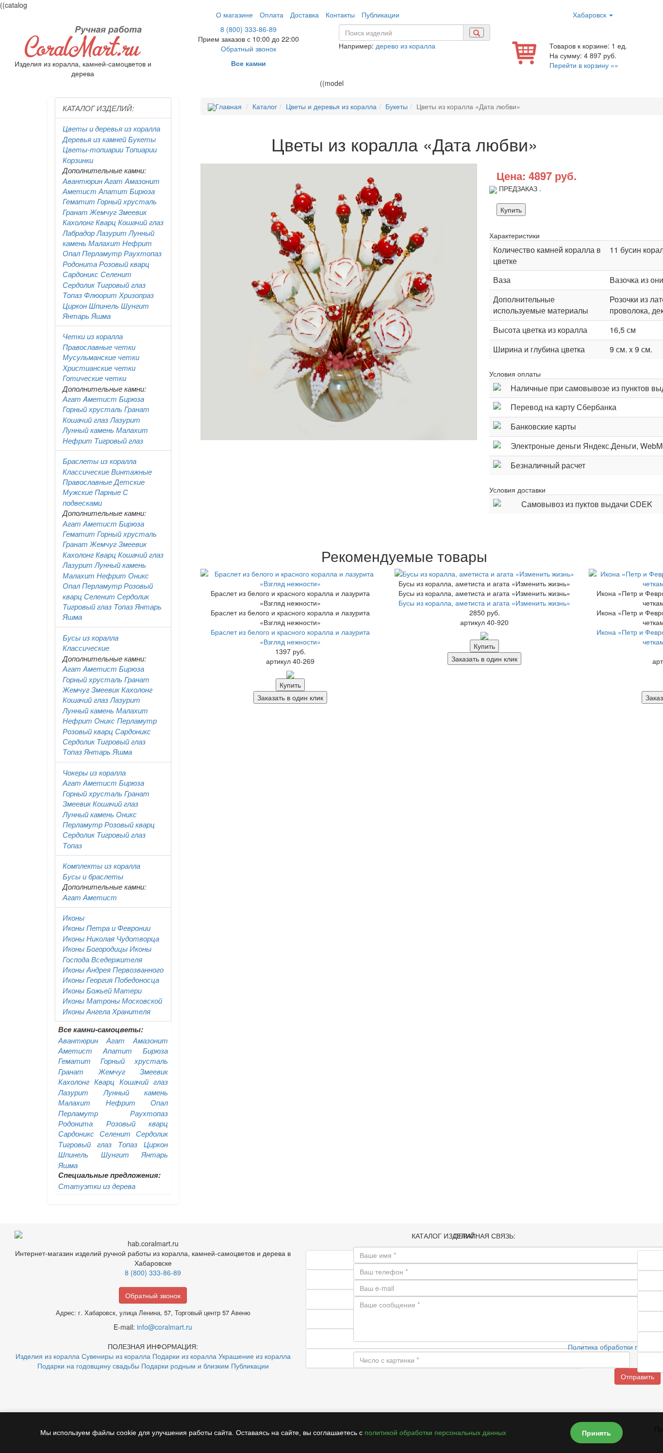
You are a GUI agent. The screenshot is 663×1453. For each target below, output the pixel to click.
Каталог (264, 106)
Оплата (271, 14)
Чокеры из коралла (94, 772)
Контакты (340, 14)
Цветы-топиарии (93, 149)
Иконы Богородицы (95, 948)
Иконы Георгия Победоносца (111, 979)
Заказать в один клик (290, 697)
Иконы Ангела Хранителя (106, 1011)
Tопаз (123, 606)
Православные (87, 482)
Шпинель (104, 305)
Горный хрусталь (127, 201)
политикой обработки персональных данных (435, 1432)
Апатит (113, 191)
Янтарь (76, 316)
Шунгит (135, 305)
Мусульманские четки (101, 357)
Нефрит (137, 243)
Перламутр (102, 253)
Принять (596, 1432)
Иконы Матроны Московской (112, 1000)
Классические (86, 471)
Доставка (304, 14)
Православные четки (99, 347)
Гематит (79, 201)
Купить (511, 210)
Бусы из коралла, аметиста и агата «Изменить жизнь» (484, 603)
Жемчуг (103, 212)
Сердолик (79, 285)
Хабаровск (590, 14)
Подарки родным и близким (185, 1365)
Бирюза (142, 191)
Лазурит (112, 233)
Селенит (116, 274)
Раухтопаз (143, 253)
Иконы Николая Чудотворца (111, 938)
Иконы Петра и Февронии (106, 928)
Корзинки (78, 160)
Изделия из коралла (48, 1356)
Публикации (380, 14)
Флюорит (100, 295)
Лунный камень (88, 430)
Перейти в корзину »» (583, 65)
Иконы (73, 917)
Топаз (72, 295)
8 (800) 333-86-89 (248, 29)
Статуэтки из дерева (96, 1186)
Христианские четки (99, 368)
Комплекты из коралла (101, 865)
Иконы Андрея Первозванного (113, 969)
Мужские (78, 492)
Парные (108, 492)
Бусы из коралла (90, 637)
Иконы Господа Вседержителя (107, 953)
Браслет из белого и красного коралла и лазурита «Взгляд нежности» (290, 636)
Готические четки (94, 378)
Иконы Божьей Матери (102, 990)
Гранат (75, 212)
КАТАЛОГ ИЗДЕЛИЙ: (98, 108)
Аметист (80, 191)
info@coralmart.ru (164, 1327)
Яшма (101, 316)
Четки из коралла (93, 336)
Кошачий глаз (141, 222)
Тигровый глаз (121, 285)
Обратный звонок (248, 48)
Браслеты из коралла (99, 461)
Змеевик (132, 212)
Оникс (138, 575)
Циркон (75, 305)
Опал (71, 253)
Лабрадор (79, 233)
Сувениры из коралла (116, 1356)
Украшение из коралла (254, 1356)
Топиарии (141, 149)
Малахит (104, 243)
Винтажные (131, 471)
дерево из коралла (405, 45)
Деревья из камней (94, 139)
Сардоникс (81, 274)
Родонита (80, 264)
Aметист (100, 399)
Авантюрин (82, 181)
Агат (113, 181)
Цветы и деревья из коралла (111, 128)
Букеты (142, 139)
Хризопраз (136, 295)
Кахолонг (78, 222)
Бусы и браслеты (93, 876)
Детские (129, 482)
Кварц (106, 222)
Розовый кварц (124, 264)
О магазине (234, 14)
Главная (228, 106)
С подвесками (95, 497)
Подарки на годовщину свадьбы (88, 1365)
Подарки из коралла (184, 1356)
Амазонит (142, 181)
